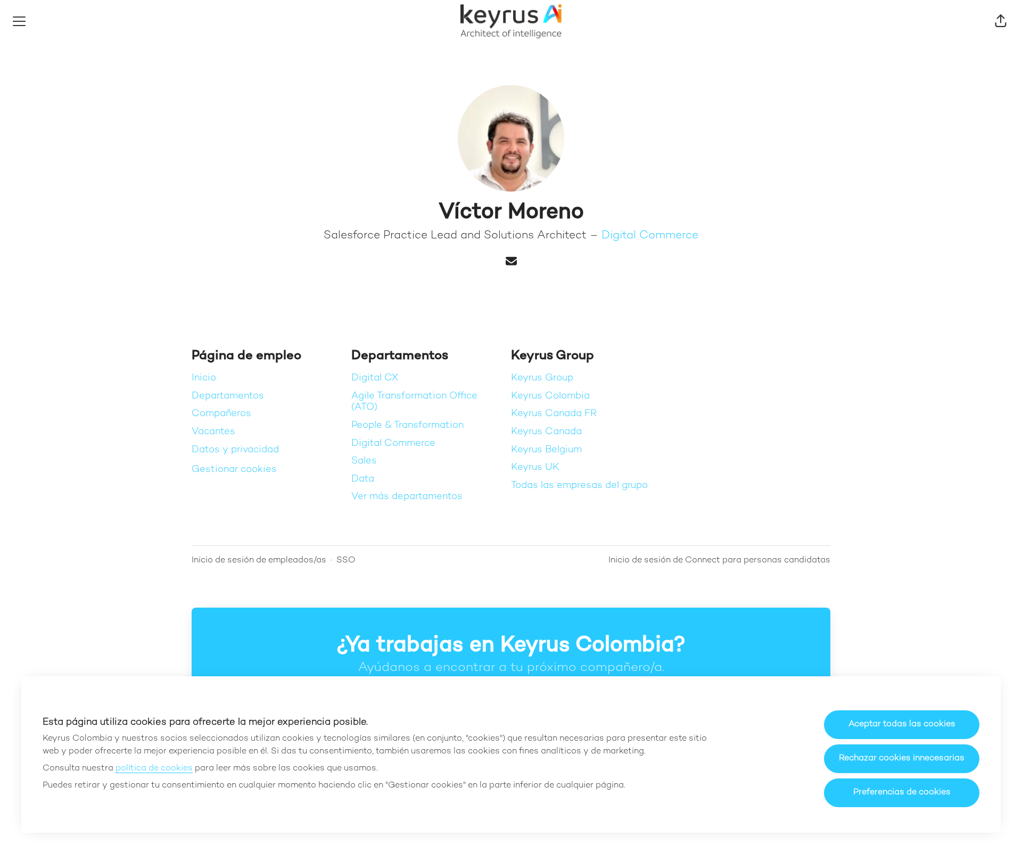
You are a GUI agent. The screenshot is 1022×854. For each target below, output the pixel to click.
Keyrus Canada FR (554, 414)
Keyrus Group (542, 378)
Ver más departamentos (407, 497)
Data (362, 479)
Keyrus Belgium (546, 450)
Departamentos (228, 396)
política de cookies (154, 768)
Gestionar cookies (234, 470)
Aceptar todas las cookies (901, 724)
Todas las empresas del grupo (579, 485)
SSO (346, 560)
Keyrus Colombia (550, 396)
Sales (364, 461)
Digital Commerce (649, 236)
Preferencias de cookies (902, 792)
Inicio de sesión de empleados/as (259, 560)
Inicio (204, 378)
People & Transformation (407, 425)
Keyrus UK (535, 467)
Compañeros (221, 414)
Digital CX (374, 378)
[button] (1001, 21)
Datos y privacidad (235, 450)
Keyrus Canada (546, 432)
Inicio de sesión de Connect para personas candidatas (719, 560)
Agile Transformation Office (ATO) (414, 402)
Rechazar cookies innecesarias (902, 758)
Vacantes (213, 432)
